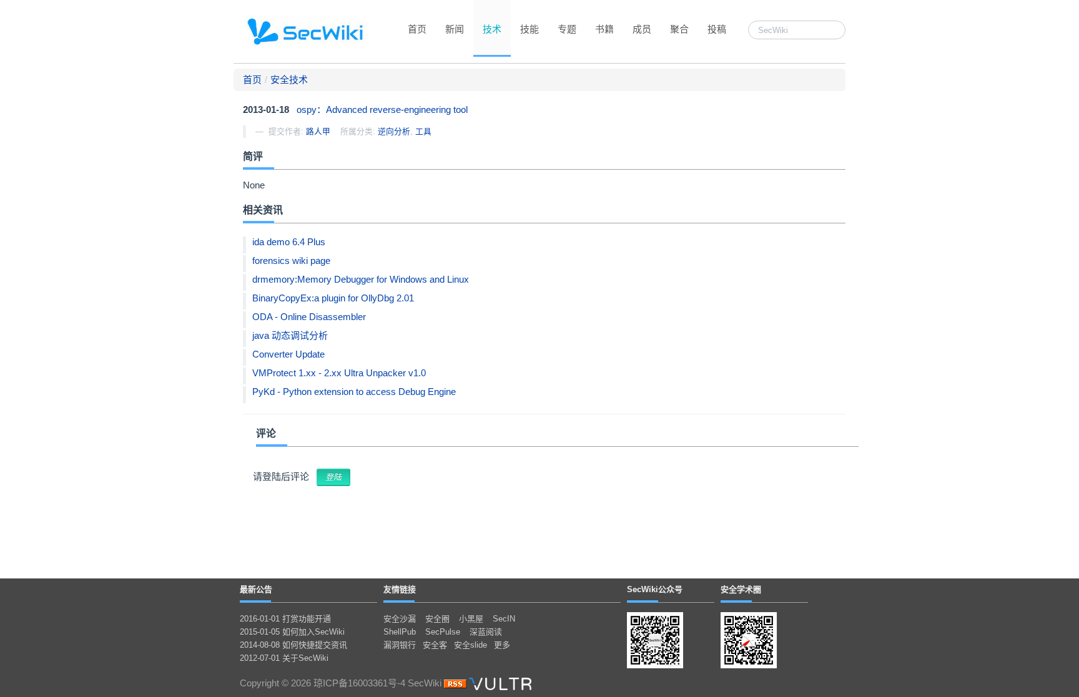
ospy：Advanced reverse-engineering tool (382, 109)
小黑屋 (471, 618)
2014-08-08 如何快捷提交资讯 (293, 645)
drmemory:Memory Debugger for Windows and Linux (360, 279)
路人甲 (318, 131)
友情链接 (399, 589)
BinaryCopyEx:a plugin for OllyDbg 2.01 (333, 298)
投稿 (716, 29)
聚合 (679, 29)
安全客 (435, 645)
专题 (567, 29)
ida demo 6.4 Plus (288, 241)
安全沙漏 (399, 618)
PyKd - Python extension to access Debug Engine (354, 391)
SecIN (504, 618)
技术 (492, 29)
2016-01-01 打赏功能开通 (285, 618)
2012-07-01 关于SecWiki (284, 658)
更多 (502, 645)
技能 (529, 29)
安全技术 (289, 79)
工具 (423, 131)
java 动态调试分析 (290, 335)
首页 (417, 29)
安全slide (470, 645)
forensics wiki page (291, 260)
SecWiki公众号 (654, 589)
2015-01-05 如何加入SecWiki (292, 631)
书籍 (604, 29)
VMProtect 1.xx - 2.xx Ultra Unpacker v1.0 (339, 373)
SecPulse (442, 631)
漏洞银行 (399, 645)
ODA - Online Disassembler (309, 316)
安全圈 (437, 618)
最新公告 (256, 589)
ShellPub (399, 631)
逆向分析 (394, 131)
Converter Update (288, 354)
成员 (642, 29)
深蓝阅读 (486, 631)
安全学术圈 (741, 589)
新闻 (454, 29)
